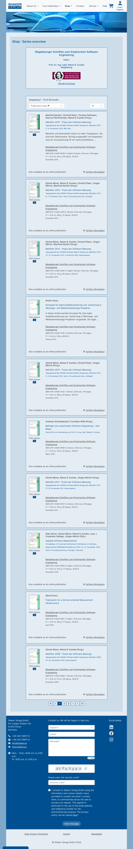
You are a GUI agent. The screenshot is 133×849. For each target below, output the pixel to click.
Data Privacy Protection (36, 834)
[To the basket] (111, 6)
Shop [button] (69, 6)
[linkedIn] (111, 727)
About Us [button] (32, 6)
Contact (80, 6)
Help (105, 6)
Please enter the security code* (63, 777)
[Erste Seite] (51, 703)
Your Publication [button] (50, 6)
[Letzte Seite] (82, 703)
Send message (71, 823)
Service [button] (93, 6)
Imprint (66, 834)
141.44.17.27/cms (66, 83)
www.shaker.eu (19, 747)
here (75, 815)
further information (95, 172)
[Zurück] (55, 703)
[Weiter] (77, 703)
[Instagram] (111, 739)
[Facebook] (111, 733)
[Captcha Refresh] (86, 768)
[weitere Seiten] (73, 703)
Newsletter (96, 834)
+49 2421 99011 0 (21, 736)
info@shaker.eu (19, 743)
